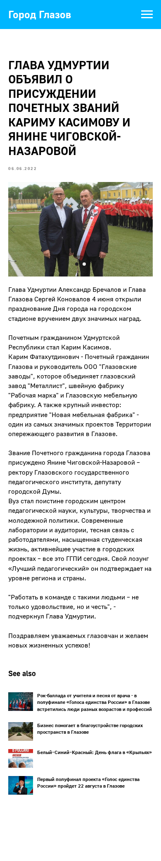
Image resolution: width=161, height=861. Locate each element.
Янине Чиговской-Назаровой (91, 462)
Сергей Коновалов (62, 299)
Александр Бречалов (89, 289)
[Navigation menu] (147, 14)
